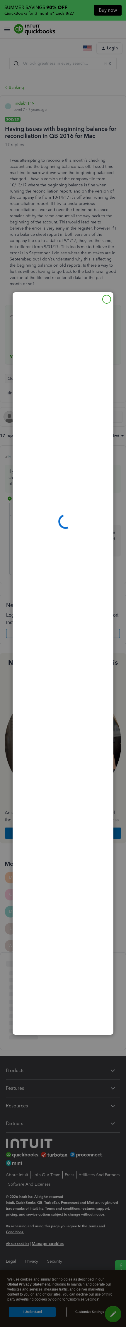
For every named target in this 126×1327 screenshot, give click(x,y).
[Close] (106, 299)
